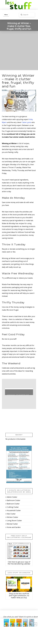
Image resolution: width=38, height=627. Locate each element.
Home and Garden (14, 527)
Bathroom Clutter (13, 500)
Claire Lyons (26, 122)
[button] (6, 14)
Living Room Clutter (14, 520)
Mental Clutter (12, 524)
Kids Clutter (11, 514)
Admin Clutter (12, 497)
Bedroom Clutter (13, 504)
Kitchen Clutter (12, 517)
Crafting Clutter (13, 507)
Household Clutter (14, 510)
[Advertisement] (19, 51)
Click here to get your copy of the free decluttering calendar (19, 563)
